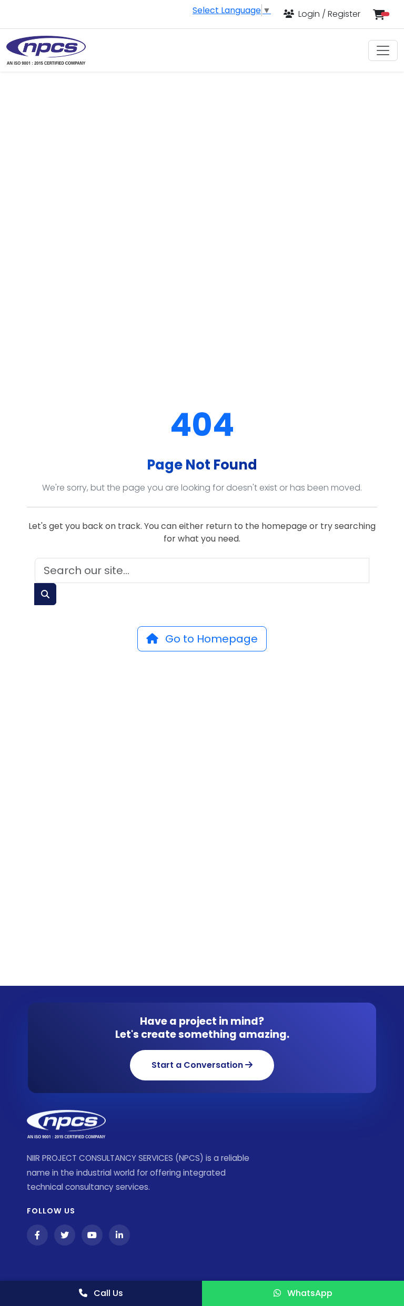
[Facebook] (37, 1235)
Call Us (107, 1293)
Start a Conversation (198, 1065)
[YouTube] (92, 1235)
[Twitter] (64, 1235)
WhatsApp (308, 1293)
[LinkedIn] (119, 1235)
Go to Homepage (210, 638)
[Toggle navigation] (383, 50)
